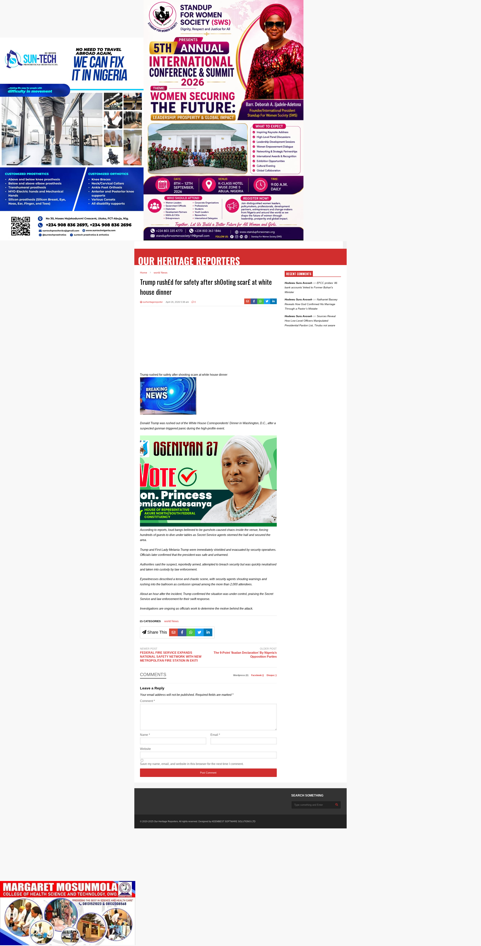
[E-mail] (247, 301)
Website (145, 748)
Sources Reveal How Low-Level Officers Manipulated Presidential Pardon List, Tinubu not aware (310, 321)
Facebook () (257, 675)
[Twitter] (267, 301)
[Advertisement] (208, 336)
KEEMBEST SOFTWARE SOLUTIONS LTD (234, 821)
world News (171, 621)
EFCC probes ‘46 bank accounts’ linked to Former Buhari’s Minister (311, 287)
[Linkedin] (273, 301)
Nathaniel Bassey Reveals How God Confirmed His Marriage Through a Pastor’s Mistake (311, 304)
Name (145, 734)
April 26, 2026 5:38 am (177, 302)
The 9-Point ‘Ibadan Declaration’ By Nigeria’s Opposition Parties (245, 654)
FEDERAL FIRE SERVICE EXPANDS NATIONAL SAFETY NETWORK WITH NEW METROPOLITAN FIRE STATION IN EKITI (170, 656)
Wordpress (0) (241, 675)
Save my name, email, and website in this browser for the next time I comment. (192, 763)
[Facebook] (254, 301)
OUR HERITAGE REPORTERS (189, 260)
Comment (147, 701)
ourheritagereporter (152, 302)
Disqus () (272, 675)
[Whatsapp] (260, 301)
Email (215, 734)
